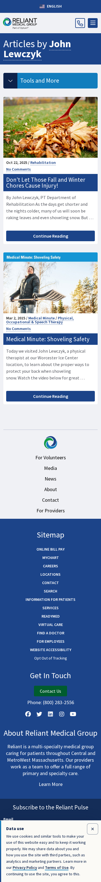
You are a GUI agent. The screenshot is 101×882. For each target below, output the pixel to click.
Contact (50, 500)
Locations (50, 574)
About (50, 489)
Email (8, 819)
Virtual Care (50, 624)
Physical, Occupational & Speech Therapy (40, 319)
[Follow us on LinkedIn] (50, 714)
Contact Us (50, 691)
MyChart (50, 557)
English (54, 6)
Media (50, 468)
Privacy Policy (25, 867)
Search (50, 591)
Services (50, 607)
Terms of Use (56, 867)
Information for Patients (50, 599)
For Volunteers (50, 457)
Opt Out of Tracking (50, 658)
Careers (50, 565)
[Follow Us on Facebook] (28, 714)
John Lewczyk (37, 48)
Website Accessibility (50, 649)
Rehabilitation (43, 162)
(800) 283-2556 (58, 702)
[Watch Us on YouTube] (73, 714)
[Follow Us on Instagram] (61, 714)
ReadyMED (51, 616)
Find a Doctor (50, 632)
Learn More (51, 784)
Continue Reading (50, 236)
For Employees (51, 641)
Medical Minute (41, 318)
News (50, 478)
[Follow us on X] (39, 714)
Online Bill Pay (50, 549)
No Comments (18, 169)
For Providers (50, 510)
